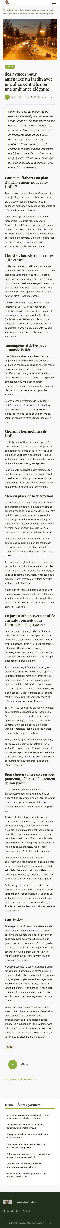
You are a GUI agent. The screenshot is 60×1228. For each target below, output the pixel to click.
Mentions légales (11, 1211)
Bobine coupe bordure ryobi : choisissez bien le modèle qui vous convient (29, 1155)
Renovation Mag (25, 1202)
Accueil (6, 10)
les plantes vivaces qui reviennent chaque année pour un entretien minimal (28, 1116)
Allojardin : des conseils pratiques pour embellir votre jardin (26, 1175)
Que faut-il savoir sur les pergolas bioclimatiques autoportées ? (24, 1165)
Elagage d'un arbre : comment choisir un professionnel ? (27, 1136)
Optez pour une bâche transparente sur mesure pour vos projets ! (26, 1146)
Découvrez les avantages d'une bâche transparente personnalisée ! (25, 1126)
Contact (26, 1211)
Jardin (14, 10)
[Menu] (54, 2)
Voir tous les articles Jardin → (20, 1079)
